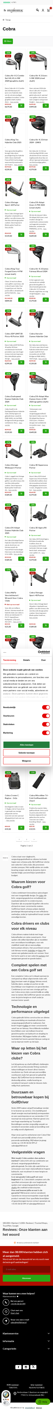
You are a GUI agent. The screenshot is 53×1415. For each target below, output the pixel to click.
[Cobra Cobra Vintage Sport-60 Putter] (14, 187)
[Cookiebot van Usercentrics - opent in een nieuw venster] (38, 652)
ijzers (40, 950)
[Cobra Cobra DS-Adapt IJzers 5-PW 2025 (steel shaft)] (38, 187)
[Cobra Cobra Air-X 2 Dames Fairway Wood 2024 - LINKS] (38, 644)
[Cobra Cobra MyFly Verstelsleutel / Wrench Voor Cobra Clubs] (14, 577)
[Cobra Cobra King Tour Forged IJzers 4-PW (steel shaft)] (14, 253)
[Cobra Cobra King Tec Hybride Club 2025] (14, 124)
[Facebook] (18, 1367)
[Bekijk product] (21, 106)
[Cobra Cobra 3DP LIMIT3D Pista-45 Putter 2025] (14, 318)
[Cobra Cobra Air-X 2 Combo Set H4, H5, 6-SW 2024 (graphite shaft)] (14, 60)
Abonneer (26, 1278)
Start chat (15, 1313)
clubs (41, 895)
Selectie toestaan (26, 753)
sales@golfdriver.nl (18, 1322)
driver (32, 981)
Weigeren (26, 761)
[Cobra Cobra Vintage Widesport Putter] (14, 450)
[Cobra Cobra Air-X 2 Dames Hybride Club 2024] (14, 644)
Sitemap (39, 1408)
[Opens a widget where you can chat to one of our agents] (42, 1402)
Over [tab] (43, 660)
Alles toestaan (26, 745)
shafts (14, 1187)
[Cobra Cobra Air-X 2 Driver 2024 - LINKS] (38, 124)
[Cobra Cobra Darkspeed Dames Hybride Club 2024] (14, 381)
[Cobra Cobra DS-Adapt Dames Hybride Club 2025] (14, 512)
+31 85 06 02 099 (18, 1304)
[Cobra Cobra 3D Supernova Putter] (38, 450)
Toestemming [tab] (9, 660)
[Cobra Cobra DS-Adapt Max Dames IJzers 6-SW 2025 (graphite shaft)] (38, 381)
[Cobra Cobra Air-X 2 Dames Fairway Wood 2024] (38, 253)
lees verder (14, 102)
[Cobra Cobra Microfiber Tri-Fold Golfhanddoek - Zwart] (38, 780)
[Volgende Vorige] (34, 839)
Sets (13, 981)
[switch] (46, 716)
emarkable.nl (30, 1408)
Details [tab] (26, 660)
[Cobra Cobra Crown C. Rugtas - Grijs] (14, 780)
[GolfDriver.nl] (18, 10)
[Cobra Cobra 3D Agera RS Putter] (38, 512)
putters (42, 956)
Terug (7, 20)
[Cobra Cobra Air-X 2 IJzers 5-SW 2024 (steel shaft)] (38, 60)
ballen (25, 1025)
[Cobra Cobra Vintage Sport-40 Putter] (38, 577)
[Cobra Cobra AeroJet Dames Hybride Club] (38, 318)
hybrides (31, 950)
